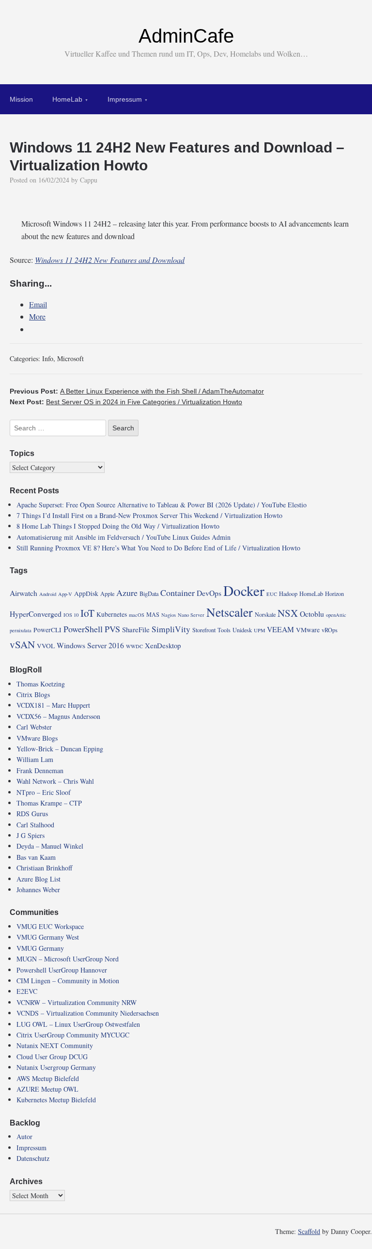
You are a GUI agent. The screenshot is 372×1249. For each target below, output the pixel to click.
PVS (112, 629)
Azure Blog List (38, 878)
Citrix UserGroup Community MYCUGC (72, 1034)
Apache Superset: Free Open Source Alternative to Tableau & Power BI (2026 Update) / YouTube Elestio (161, 504)
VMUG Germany (40, 948)
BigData (149, 593)
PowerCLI (47, 629)
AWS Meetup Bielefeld (47, 1078)
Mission (21, 99)
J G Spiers (30, 835)
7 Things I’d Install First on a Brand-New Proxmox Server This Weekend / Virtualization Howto (149, 515)
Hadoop (288, 593)
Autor (24, 1136)
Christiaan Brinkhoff (44, 867)
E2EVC (26, 991)
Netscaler (229, 612)
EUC (271, 594)
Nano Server (191, 614)
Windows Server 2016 (90, 645)
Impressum (125, 99)
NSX (288, 613)
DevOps (209, 593)
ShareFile (136, 629)
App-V (65, 594)
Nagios (168, 614)
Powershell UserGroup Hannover (61, 970)
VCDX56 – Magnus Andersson (58, 716)
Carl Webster (34, 726)
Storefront (204, 630)
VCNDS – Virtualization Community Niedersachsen (87, 1013)
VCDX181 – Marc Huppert (53, 705)
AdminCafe (186, 35)
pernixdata (20, 630)
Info (47, 358)
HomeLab (67, 99)
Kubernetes (111, 614)
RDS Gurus (32, 813)
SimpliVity (171, 629)
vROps (330, 630)
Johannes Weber (38, 889)
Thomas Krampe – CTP (49, 802)
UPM (259, 630)
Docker (243, 590)
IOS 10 (70, 614)
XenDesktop (163, 645)
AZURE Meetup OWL (47, 1089)
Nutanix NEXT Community (54, 1045)
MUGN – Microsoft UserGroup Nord (67, 958)
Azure (127, 592)
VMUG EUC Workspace (50, 926)
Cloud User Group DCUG (52, 1056)
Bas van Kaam (36, 857)
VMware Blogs (37, 738)
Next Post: (126, 402)
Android (47, 594)
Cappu (88, 179)
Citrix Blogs (33, 694)
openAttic (336, 614)
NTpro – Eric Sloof (43, 792)
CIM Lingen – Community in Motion (67, 980)
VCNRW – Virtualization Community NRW (76, 1002)
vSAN (22, 644)
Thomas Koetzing (40, 683)
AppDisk (86, 593)
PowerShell (83, 629)
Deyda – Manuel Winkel (49, 846)
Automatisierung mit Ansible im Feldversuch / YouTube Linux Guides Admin (123, 537)
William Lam (34, 759)
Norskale (265, 614)
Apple (107, 593)
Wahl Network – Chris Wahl (55, 781)
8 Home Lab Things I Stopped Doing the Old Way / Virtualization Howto (117, 526)
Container (177, 592)
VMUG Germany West (47, 937)
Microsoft (70, 358)
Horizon (334, 593)
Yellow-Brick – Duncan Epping (59, 748)
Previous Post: (137, 391)
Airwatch (23, 593)
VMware (308, 629)
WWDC (134, 646)
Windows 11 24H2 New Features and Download (110, 260)
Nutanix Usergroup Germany (56, 1067)
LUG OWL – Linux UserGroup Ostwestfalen (78, 1024)
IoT (87, 613)
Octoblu (312, 614)
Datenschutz (32, 1158)
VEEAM (280, 629)
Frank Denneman (39, 770)
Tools (224, 630)
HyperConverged (36, 614)
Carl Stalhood (35, 824)
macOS (136, 614)
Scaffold (309, 1231)
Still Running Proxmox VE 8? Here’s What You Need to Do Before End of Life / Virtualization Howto (158, 547)
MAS (152, 614)
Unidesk (242, 630)
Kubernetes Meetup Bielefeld (56, 1099)
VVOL (46, 645)
